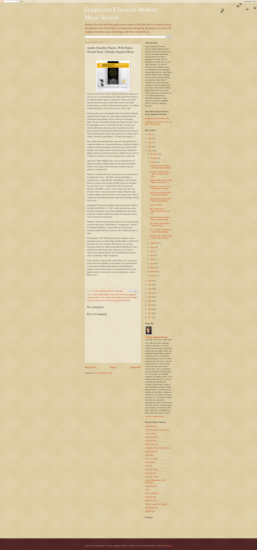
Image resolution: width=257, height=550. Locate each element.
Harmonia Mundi (151, 469)
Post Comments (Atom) (103, 373)
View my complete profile (154, 416)
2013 (150, 309)
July (152, 251)
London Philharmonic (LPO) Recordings (155, 481)
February (153, 271)
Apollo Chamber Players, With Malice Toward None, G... (161, 181)
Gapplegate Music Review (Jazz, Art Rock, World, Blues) (158, 123)
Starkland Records (151, 507)
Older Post (135, 367)
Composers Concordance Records (157, 448)
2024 (150, 138)
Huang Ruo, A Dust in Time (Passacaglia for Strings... (160, 187)
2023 (150, 142)
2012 (150, 313)
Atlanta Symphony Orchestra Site (157, 430)
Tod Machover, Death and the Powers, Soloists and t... (160, 193)
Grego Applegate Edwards (157, 337)
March (152, 267)
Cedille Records (151, 440)
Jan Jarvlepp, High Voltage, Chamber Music (160, 224)
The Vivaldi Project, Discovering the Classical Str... (160, 211)
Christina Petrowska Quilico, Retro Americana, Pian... (160, 218)
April (152, 263)
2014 (150, 305)
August (153, 247)
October (153, 162)
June (152, 255)
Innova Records (150, 473)
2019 (150, 284)
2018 (150, 289)
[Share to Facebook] (135, 291)
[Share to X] (133, 291)
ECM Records (150, 462)
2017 (150, 293)
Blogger (168, 545)
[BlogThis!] (131, 291)
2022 (150, 146)
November (154, 158)
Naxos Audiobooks (152, 493)
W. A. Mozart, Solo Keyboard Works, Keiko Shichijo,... (161, 230)
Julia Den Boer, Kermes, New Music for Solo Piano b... (160, 199)
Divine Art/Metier (151, 458)
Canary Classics (151, 433)
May (152, 259)
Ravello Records (151, 500)
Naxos (147, 489)
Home (113, 367)
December (154, 154)
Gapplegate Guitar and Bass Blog (157, 118)
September (154, 243)
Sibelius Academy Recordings (156, 504)
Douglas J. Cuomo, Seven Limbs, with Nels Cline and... (159, 174)
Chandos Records (151, 444)
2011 (150, 317)
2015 (150, 301)
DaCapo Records (151, 451)
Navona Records (151, 486)
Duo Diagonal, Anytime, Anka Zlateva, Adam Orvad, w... (161, 236)
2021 (150, 150)
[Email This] (129, 291)
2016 (150, 297)
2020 (150, 280)
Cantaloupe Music (151, 437)
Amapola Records (151, 426)
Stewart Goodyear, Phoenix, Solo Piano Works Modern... (161, 166)
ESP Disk (148, 466)
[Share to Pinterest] (137, 291)
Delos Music (149, 455)
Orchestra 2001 (150, 497)
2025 (150, 134)
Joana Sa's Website (152, 476)
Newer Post (90, 367)
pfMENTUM (150, 511)
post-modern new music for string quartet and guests (111, 300)
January (153, 275)
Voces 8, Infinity (156, 205)
